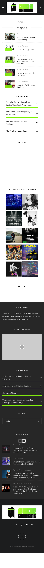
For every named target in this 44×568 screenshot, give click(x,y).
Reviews (25, 46)
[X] (16, 524)
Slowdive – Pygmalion (25, 49)
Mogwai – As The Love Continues (25, 86)
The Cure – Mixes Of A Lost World (25, 74)
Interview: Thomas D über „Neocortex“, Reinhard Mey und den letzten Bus (26, 450)
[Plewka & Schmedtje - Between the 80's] (30, 219)
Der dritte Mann (9, 393)
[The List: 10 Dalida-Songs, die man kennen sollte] (30, 202)
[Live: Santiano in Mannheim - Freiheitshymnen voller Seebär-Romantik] (14, 202)
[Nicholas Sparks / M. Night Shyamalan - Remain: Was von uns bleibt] (30, 253)
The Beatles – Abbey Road (16, 131)
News (18, 34)
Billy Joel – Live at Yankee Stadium (16, 386)
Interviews (27, 445)
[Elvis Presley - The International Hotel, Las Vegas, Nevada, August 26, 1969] (14, 269)
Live (14, 458)
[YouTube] (26, 524)
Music (18, 46)
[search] (39, 421)
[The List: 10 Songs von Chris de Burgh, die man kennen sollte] (14, 219)
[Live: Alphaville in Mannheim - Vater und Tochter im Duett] (30, 269)
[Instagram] (21, 524)
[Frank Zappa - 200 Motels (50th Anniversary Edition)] (14, 253)
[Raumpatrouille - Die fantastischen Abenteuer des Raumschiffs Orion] (30, 236)
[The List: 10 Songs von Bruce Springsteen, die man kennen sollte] (14, 236)
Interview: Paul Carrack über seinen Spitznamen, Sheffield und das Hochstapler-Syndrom (27, 475)
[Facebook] (12, 524)
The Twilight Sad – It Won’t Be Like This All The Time (25, 61)
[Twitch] (31, 524)
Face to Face (17, 445)
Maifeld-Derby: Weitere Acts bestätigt (26, 38)
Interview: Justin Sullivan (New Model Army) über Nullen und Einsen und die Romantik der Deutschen (25, 490)
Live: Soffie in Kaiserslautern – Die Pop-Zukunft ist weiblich (27, 463)
